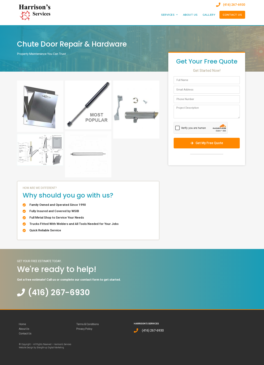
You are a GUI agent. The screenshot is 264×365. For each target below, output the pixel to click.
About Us (190, 14)
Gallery (209, 14)
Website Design (26, 347)
